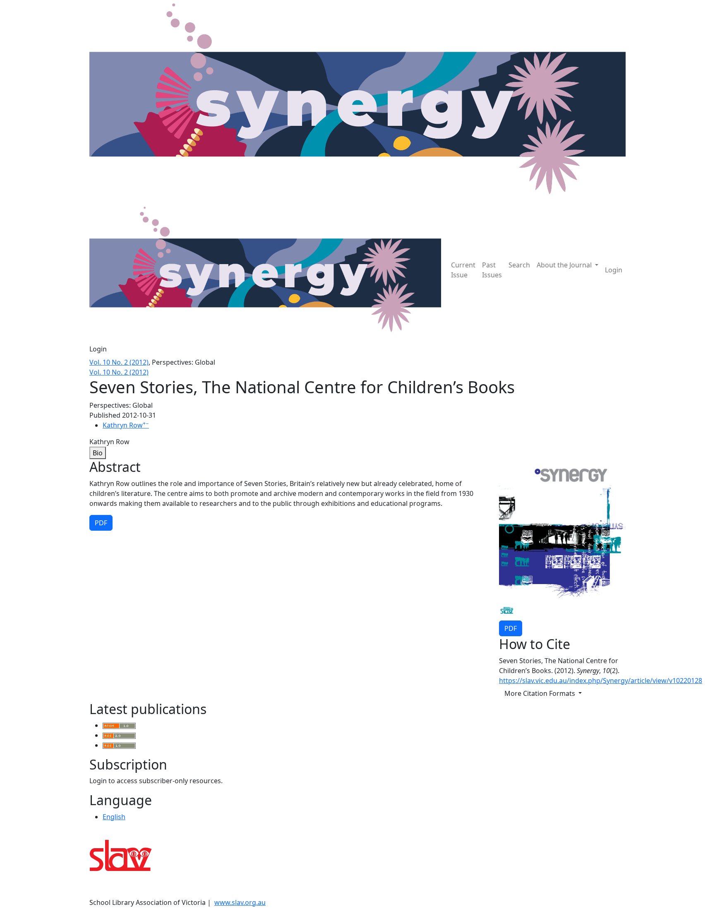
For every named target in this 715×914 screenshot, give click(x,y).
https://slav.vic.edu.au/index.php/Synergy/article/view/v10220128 (600, 680)
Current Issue (463, 269)
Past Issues (492, 269)
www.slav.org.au (240, 902)
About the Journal (565, 264)
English (114, 816)
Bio (98, 452)
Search (519, 264)
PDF (510, 628)
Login (613, 269)
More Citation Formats (540, 693)
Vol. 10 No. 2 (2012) (119, 362)
